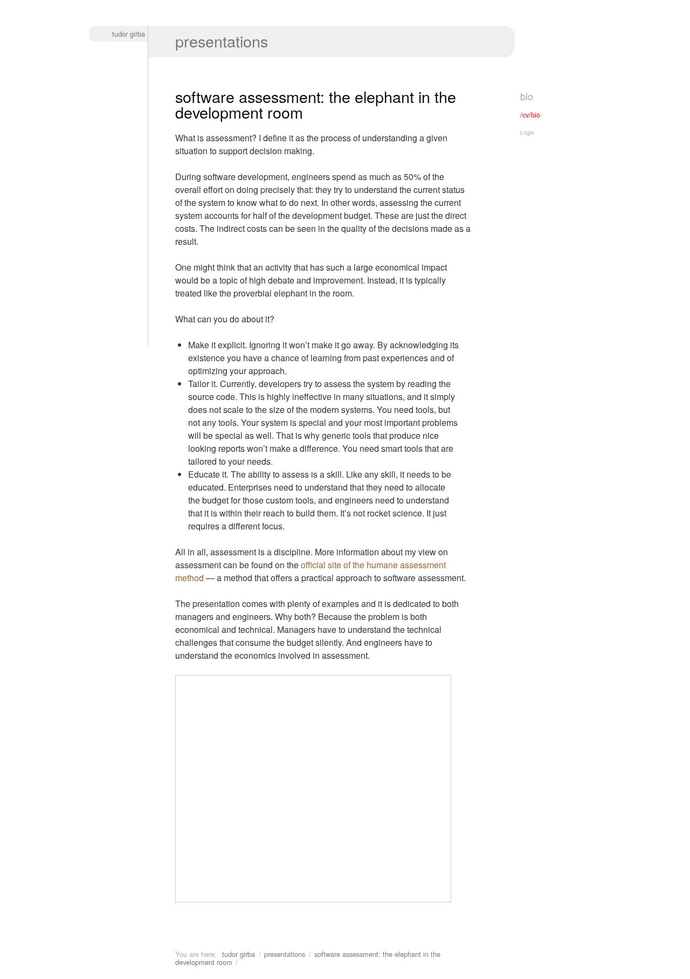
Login (527, 132)
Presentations (221, 41)
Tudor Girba (128, 34)
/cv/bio (530, 114)
